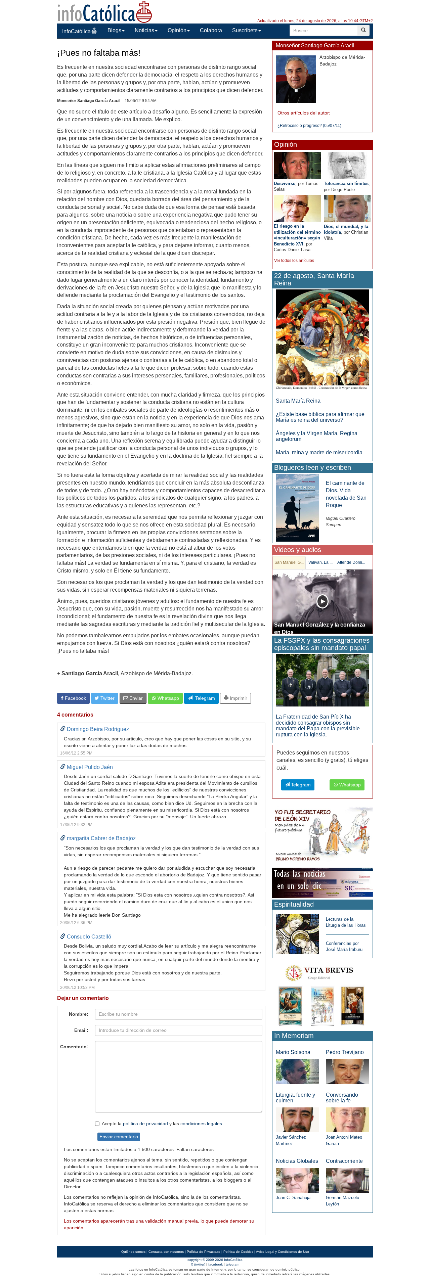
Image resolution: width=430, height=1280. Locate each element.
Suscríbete (245, 30)
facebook (215, 1264)
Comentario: (74, 1046)
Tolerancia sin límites (346, 183)
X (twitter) (198, 1264)
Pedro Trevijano (345, 1052)
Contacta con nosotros (166, 1251)
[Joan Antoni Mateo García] (347, 1119)
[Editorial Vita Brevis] (322, 994)
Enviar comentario (118, 1136)
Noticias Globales (297, 1161)
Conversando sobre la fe (342, 1098)
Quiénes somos (133, 1251)
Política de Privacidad (203, 1251)
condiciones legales (201, 1123)
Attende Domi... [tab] (351, 562)
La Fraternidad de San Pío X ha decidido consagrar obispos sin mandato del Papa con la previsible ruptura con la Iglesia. (318, 725)
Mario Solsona (293, 1052)
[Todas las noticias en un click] (322, 882)
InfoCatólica (76, 31)
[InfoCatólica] (105, 11)
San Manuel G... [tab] (289, 562)
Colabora (211, 30)
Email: (81, 1030)
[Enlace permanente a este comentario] (63, 729)
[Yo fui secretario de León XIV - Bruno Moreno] (322, 835)
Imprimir (237, 698)
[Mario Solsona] (297, 1071)
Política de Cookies (238, 1251)
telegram (232, 1264)
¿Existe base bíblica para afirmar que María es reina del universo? (320, 417)
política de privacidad (145, 1123)
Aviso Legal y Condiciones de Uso (282, 1251)
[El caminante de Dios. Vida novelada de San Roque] (297, 507)
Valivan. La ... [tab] (320, 562)
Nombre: (78, 1014)
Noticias (144, 30)
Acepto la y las (162, 1123)
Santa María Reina (298, 401)
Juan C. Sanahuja (293, 1197)
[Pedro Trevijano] (347, 1071)
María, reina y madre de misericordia (319, 452)
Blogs (114, 30)
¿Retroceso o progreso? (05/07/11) (309, 125)
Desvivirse (284, 183)
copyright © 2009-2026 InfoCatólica (215, 1260)
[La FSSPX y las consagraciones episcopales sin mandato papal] (322, 679)
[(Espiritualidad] (297, 931)
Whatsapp (167, 698)
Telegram (203, 698)
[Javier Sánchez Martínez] (297, 1119)
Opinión (177, 30)
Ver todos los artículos (294, 260)
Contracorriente (344, 1161)
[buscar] (363, 30)
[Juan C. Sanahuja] (297, 1180)
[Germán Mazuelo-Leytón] (347, 1180)
